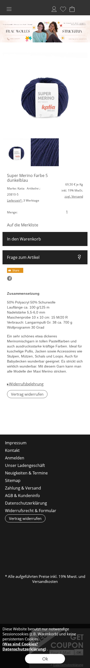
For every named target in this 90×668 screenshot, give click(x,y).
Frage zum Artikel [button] (23, 257)
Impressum (15, 443)
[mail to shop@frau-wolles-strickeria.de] (6, 421)
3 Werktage (23, 200)
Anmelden (54, 9)
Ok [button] (45, 659)
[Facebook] (20, 421)
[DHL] (15, 545)
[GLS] (54, 545)
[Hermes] (35, 545)
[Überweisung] (73, 545)
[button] (9, 9)
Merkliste (63, 9)
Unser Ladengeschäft (25, 465)
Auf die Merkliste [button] (22, 225)
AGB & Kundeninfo (22, 495)
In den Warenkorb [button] (24, 239)
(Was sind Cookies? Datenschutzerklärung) (24, 646)
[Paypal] (44, 556)
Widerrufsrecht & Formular (30, 510)
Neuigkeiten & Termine (26, 473)
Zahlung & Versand (23, 488)
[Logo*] (45, 22)
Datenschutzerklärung (26, 503)
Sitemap (12, 480)
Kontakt (12, 450)
